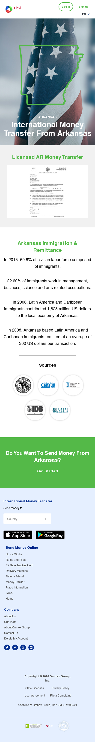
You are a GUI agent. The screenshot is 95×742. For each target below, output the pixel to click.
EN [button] (84, 14)
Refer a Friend (15, 577)
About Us (10, 616)
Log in (66, 6)
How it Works (14, 554)
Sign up (83, 6)
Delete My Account (16, 639)
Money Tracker (15, 582)
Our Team (10, 622)
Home (9, 599)
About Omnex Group (17, 628)
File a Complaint (60, 696)
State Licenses (34, 688)
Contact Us (11, 633)
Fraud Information (17, 588)
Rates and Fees (16, 560)
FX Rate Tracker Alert (19, 565)
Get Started (47, 471)
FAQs (9, 593)
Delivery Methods (17, 571)
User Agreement (34, 696)
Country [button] (12, 519)
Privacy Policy (60, 688)
